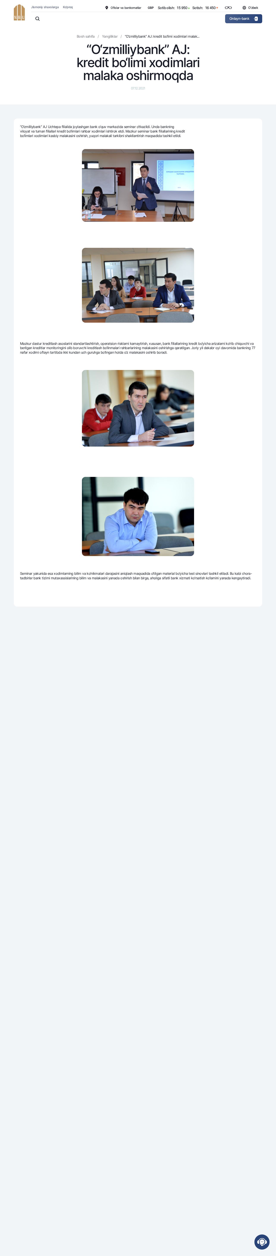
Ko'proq (68, 7)
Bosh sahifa (86, 36)
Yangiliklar (110, 36)
